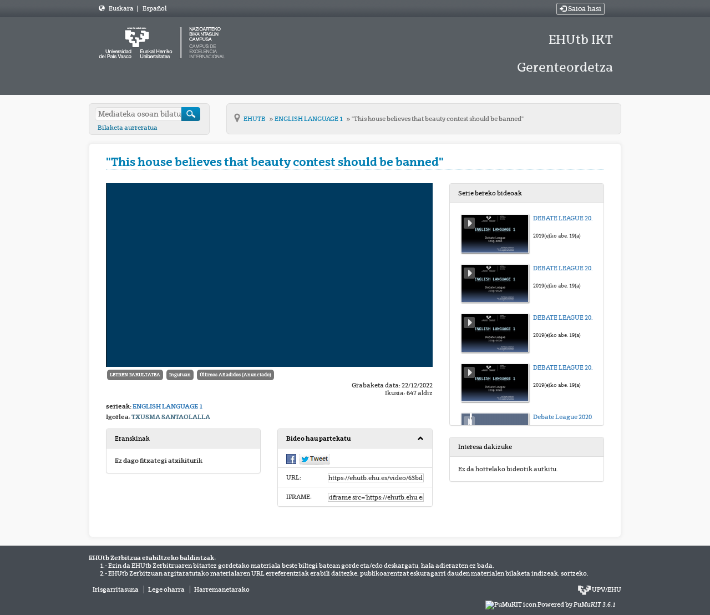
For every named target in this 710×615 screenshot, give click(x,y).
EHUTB (255, 119)
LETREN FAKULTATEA (135, 374)
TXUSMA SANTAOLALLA (170, 417)
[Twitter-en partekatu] (314, 458)
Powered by (576, 604)
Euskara (122, 8)
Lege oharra (166, 589)
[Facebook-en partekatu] (291, 458)
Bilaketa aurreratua (128, 128)
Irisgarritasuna (116, 589)
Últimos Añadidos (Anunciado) (235, 374)
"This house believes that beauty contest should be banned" (438, 119)
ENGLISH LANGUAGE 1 (309, 119)
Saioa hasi (583, 9)
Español (154, 8)
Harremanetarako (222, 589)
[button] (355, 438)
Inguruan (180, 374)
